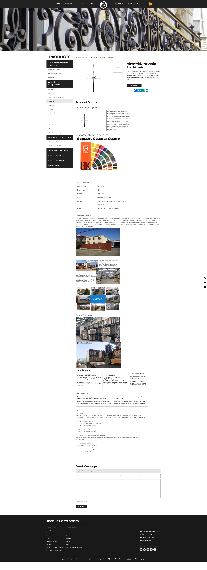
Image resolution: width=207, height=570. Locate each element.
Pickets (51, 101)
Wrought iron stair (55, 74)
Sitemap (129, 559)
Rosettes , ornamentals (56, 97)
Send (79, 507)
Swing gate (52, 78)
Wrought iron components (54, 83)
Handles (51, 125)
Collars (51, 109)
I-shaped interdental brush (57, 142)
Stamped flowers (54, 117)
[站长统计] (109, 559)
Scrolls (51, 89)
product (80, 4)
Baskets (51, 93)
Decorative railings (56, 155)
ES (154, 4)
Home (79, 57)
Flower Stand (54, 165)
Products (85, 57)
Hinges (51, 121)
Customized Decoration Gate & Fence (59, 64)
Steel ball (52, 113)
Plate (50, 129)
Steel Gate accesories (58, 150)
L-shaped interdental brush (57, 146)
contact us (133, 4)
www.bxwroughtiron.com (153, 546)
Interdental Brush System (59, 137)
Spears (51, 105)
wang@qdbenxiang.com (151, 532)
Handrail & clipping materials (58, 133)
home (58, 4)
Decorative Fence (54, 70)
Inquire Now (134, 86)
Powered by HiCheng (116, 559)
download (119, 4)
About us (68, 4)
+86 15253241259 (147, 535)
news (91, 4)
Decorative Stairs (56, 160)
